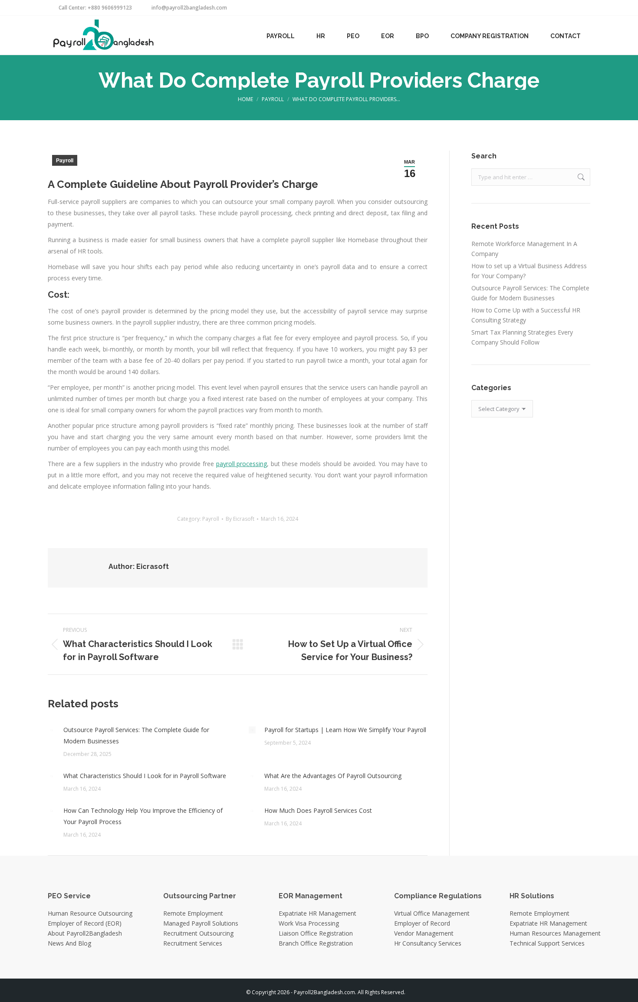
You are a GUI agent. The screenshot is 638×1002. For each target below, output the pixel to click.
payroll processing (241, 464)
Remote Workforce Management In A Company (524, 249)
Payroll (64, 161)
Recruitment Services (192, 943)
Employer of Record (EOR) (85, 923)
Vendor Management (424, 933)
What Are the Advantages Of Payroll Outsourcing (332, 776)
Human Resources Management (555, 933)
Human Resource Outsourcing (90, 913)
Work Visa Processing (309, 923)
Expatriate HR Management (317, 913)
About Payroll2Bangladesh (85, 933)
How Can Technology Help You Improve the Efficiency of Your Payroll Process (143, 816)
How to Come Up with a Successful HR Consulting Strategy (525, 315)
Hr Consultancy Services (427, 943)
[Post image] (51, 729)
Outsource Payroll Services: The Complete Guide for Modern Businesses (136, 735)
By (240, 518)
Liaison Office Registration (316, 933)
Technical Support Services (547, 943)
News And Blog (69, 943)
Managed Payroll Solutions (200, 923)
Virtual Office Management (432, 913)
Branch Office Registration (316, 943)
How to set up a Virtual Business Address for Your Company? (529, 271)
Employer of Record (422, 923)
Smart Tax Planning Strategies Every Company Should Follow (522, 337)
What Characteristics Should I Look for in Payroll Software (144, 776)
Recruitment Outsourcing (198, 933)
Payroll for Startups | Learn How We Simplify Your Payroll (345, 730)
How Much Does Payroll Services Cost (318, 810)
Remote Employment (193, 913)
